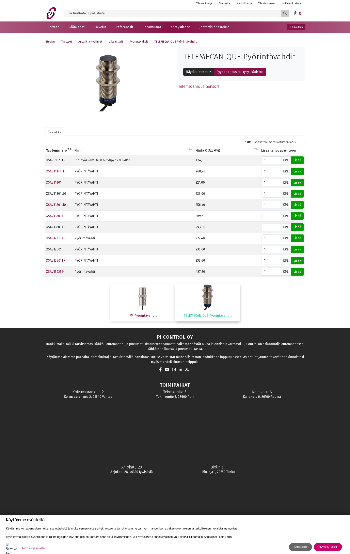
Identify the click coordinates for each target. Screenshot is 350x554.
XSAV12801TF (55, 260)
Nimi (78, 150)
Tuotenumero (56, 150)
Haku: (246, 142)
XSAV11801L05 (56, 194)
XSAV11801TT (55, 227)
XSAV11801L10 (56, 205)
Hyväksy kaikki (328, 547)
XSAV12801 (54, 249)
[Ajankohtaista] (188, 370)
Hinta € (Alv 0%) (208, 150)
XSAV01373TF (55, 160)
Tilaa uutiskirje (204, 3)
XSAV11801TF (55, 216)
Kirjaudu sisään (293, 3)
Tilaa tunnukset (266, 3)
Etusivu (50, 41)
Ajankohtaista (244, 3)
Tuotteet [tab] (54, 131)
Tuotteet (66, 41)
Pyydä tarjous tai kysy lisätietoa (240, 72)
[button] (52, 27)
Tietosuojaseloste (33, 548)
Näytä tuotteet (197, 72)
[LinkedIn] (181, 370)
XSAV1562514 (55, 272)
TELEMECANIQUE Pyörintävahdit (175, 41)
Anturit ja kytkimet (90, 41)
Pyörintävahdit (138, 41)
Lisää (297, 160)
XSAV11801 (53, 182)
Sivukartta (224, 3)
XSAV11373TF (55, 171)
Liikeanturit (116, 41)
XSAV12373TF (55, 238)
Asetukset (300, 547)
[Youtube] (168, 370)
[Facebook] (161, 370)
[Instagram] (175, 370)
